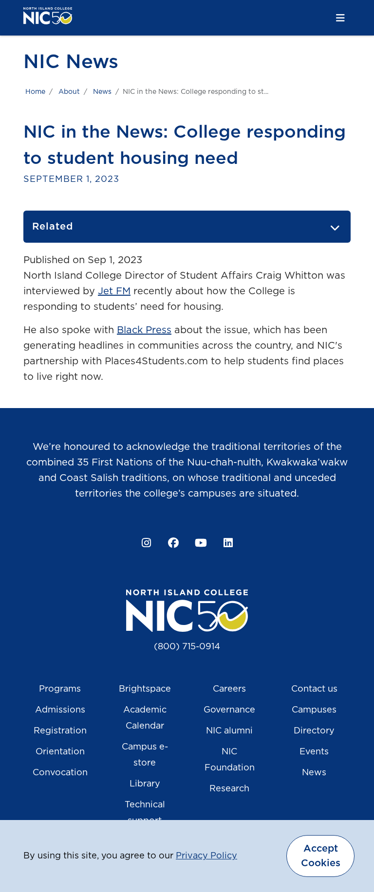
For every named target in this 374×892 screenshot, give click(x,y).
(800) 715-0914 (187, 646)
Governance (229, 710)
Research (229, 789)
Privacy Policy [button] (206, 856)
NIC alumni (229, 731)
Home (35, 92)
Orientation (60, 752)
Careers (229, 689)
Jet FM (114, 291)
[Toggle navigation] (340, 18)
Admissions (60, 710)
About (69, 92)
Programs (60, 689)
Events (314, 752)
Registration (60, 731)
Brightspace (145, 689)
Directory (314, 731)
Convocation (60, 772)
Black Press (144, 330)
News (102, 92)
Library (145, 784)
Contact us (314, 689)
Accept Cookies (320, 856)
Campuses (314, 710)
